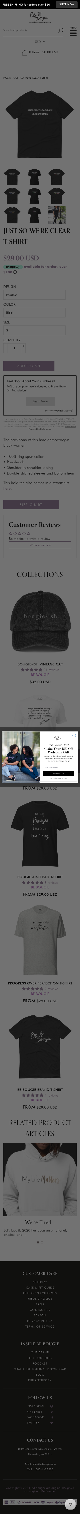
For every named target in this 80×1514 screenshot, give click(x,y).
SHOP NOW (66, 4)
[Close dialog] (74, 735)
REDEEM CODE (58, 773)
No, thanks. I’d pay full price (58, 778)
